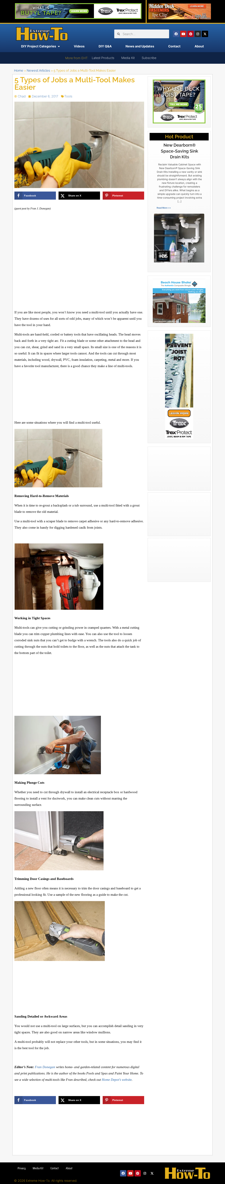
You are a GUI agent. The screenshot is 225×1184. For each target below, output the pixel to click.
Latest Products (103, 58)
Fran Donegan (45, 1067)
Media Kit (128, 58)
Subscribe (149, 58)
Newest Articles (38, 70)
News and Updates (140, 46)
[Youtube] (183, 34)
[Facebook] (176, 34)
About (199, 46)
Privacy (22, 1168)
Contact (174, 46)
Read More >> (164, 207)
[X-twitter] (205, 34)
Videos (79, 46)
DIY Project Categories (38, 46)
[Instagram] (198, 34)
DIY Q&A (105, 46)
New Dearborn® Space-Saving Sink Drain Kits (179, 151)
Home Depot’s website (117, 1079)
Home (18, 70)
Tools (68, 96)
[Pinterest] (190, 34)
